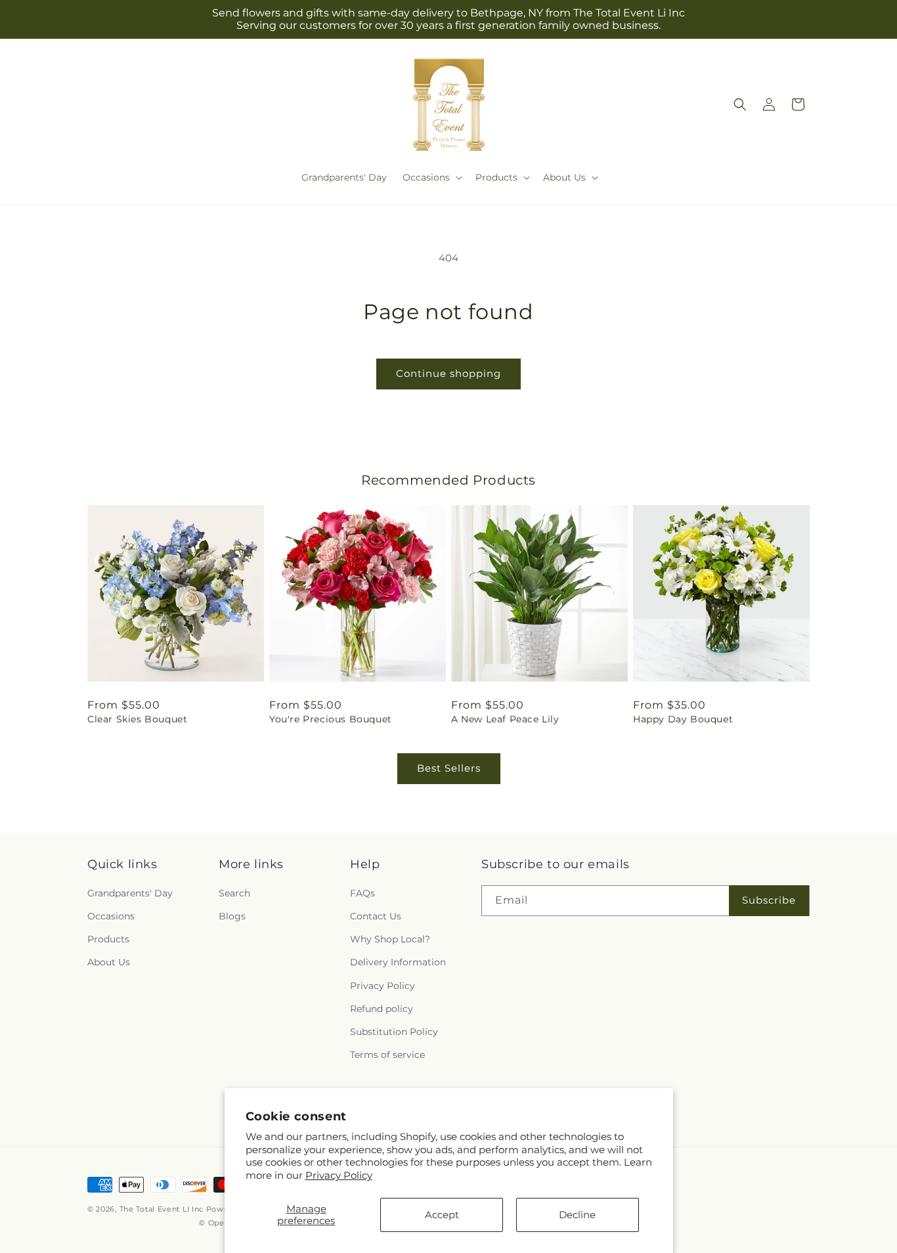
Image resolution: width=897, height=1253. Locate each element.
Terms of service (387, 1055)
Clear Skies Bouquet (137, 719)
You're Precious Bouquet (330, 719)
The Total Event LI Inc (162, 1209)
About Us (108, 962)
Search (234, 893)
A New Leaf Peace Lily (505, 719)
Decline (577, 1214)
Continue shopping (448, 373)
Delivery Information (398, 962)
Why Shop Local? (390, 939)
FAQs (362, 893)
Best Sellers (449, 768)
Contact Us (375, 916)
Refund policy (381, 1009)
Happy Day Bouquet (683, 719)
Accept (442, 1214)
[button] (431, 177)
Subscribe (769, 900)
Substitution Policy (394, 1032)
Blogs (232, 916)
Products (108, 939)
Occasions (111, 916)
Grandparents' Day (130, 893)
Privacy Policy (338, 1175)
